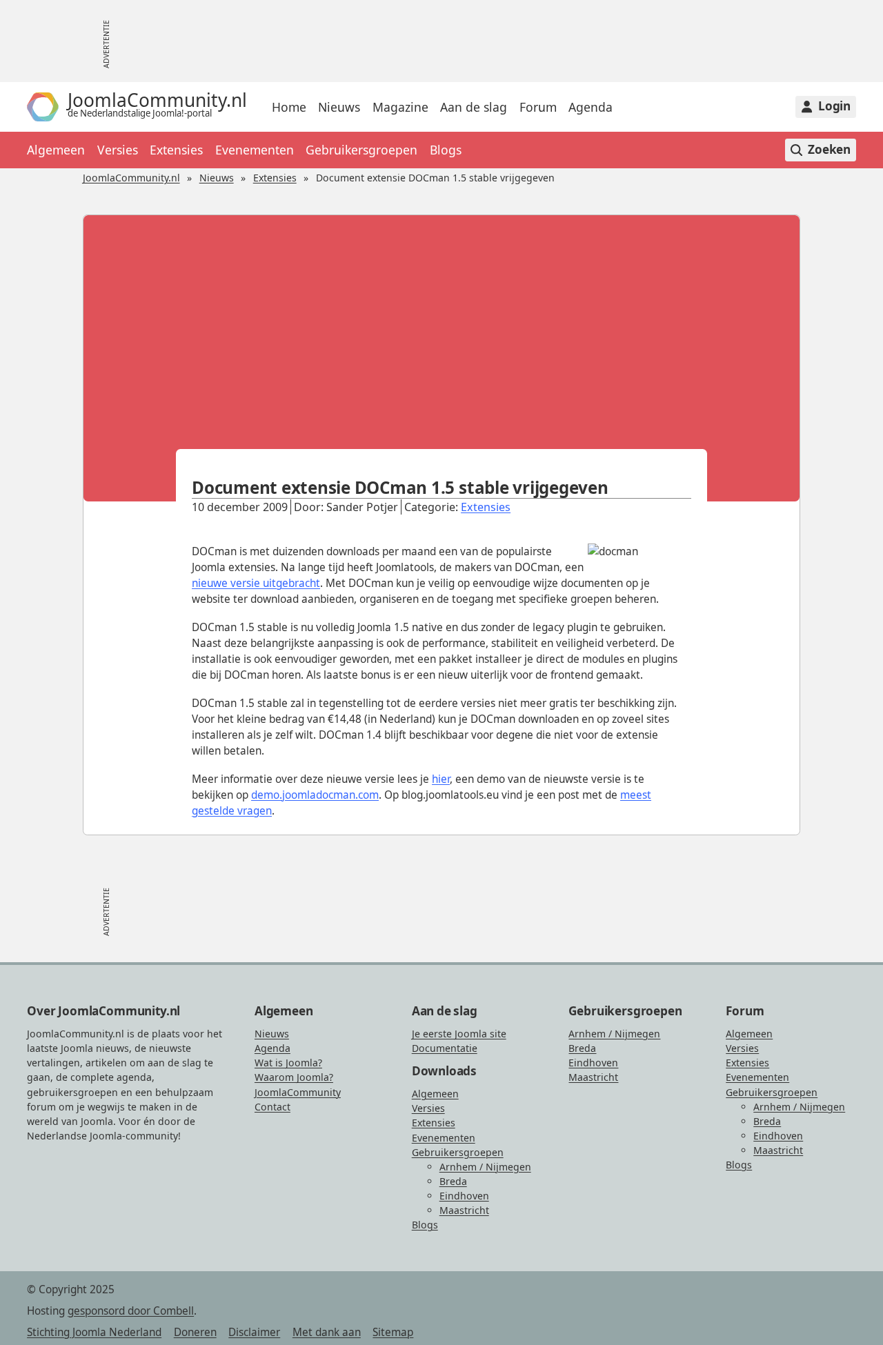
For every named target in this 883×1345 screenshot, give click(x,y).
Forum (538, 107)
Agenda (590, 107)
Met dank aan (326, 1332)
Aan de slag (473, 107)
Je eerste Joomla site (459, 1033)
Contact (272, 1106)
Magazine (400, 107)
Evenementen (254, 149)
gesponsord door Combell (131, 1311)
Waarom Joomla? (294, 1077)
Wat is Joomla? (288, 1062)
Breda (453, 1181)
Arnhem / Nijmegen (485, 1166)
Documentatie (444, 1048)
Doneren (195, 1332)
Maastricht (464, 1210)
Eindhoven (464, 1195)
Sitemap (393, 1332)
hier (441, 779)
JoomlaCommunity (298, 1092)
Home (289, 107)
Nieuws (339, 107)
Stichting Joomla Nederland (94, 1332)
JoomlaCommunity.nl (131, 177)
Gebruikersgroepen (361, 149)
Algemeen (56, 149)
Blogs (446, 149)
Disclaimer (254, 1332)
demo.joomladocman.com (315, 795)
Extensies (176, 149)
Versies (117, 149)
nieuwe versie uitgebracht (256, 583)
